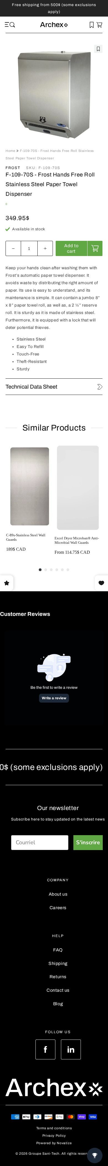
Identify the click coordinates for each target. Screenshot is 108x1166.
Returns (58, 976)
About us (58, 894)
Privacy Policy (54, 1136)
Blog (58, 1003)
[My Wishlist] (92, 25)
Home (11, 151)
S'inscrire (88, 842)
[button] (7, 25)
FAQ (58, 950)
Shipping (58, 963)
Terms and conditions (54, 1128)
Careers (58, 907)
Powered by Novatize (54, 1143)
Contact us (58, 990)
